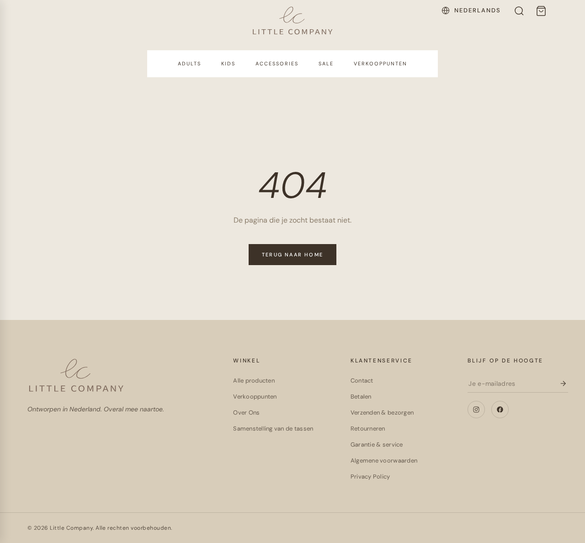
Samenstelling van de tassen (273, 428)
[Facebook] (500, 409)
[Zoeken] (519, 10)
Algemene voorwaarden (384, 460)
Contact (362, 380)
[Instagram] (476, 409)
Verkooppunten (380, 63)
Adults (189, 63)
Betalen (361, 396)
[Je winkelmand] (541, 10)
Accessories (276, 63)
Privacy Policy (370, 476)
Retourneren (368, 428)
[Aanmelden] (563, 383)
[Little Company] (292, 20)
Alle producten (254, 380)
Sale (326, 63)
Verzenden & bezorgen (382, 412)
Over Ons (246, 412)
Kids (228, 63)
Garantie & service (377, 444)
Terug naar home (292, 254)
